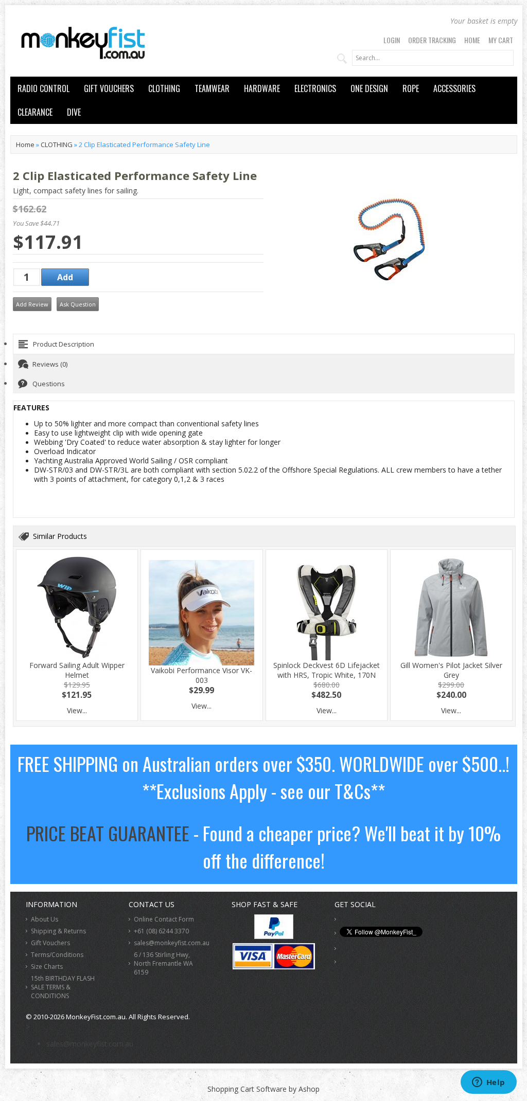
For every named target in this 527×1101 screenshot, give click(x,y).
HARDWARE (262, 88)
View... (77, 710)
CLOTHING (164, 88)
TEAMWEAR (212, 88)
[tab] (264, 344)
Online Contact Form (164, 919)
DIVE (74, 112)
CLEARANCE (34, 112)
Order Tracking (432, 39)
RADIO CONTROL (43, 88)
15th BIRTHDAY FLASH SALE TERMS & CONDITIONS (63, 987)
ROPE (410, 88)
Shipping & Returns (58, 931)
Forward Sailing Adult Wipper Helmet (77, 670)
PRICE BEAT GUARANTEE (107, 832)
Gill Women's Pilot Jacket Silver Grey (451, 670)
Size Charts (47, 966)
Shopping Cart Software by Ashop (263, 1089)
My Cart (500, 39)
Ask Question (78, 304)
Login (391, 39)
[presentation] (263, 344)
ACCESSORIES (454, 88)
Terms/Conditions (57, 954)
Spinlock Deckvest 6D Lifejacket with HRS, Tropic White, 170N (326, 670)
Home (472, 39)
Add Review (32, 304)
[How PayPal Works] (273, 936)
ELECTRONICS (315, 88)
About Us (44, 919)
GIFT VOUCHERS (109, 88)
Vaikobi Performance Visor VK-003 (201, 675)
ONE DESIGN (369, 88)
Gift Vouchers (50, 942)
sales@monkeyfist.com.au (171, 942)
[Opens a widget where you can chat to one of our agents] (488, 1083)
